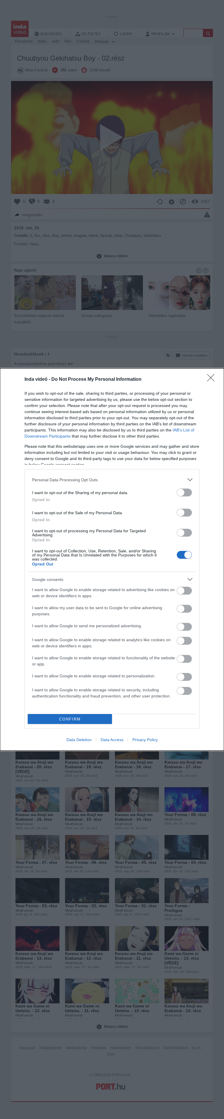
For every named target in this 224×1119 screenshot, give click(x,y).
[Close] (212, 379)
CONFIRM (70, 719)
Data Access (112, 739)
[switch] (184, 492)
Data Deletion (79, 739)
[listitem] (112, 480)
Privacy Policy (145, 739)
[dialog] (112, 559)
